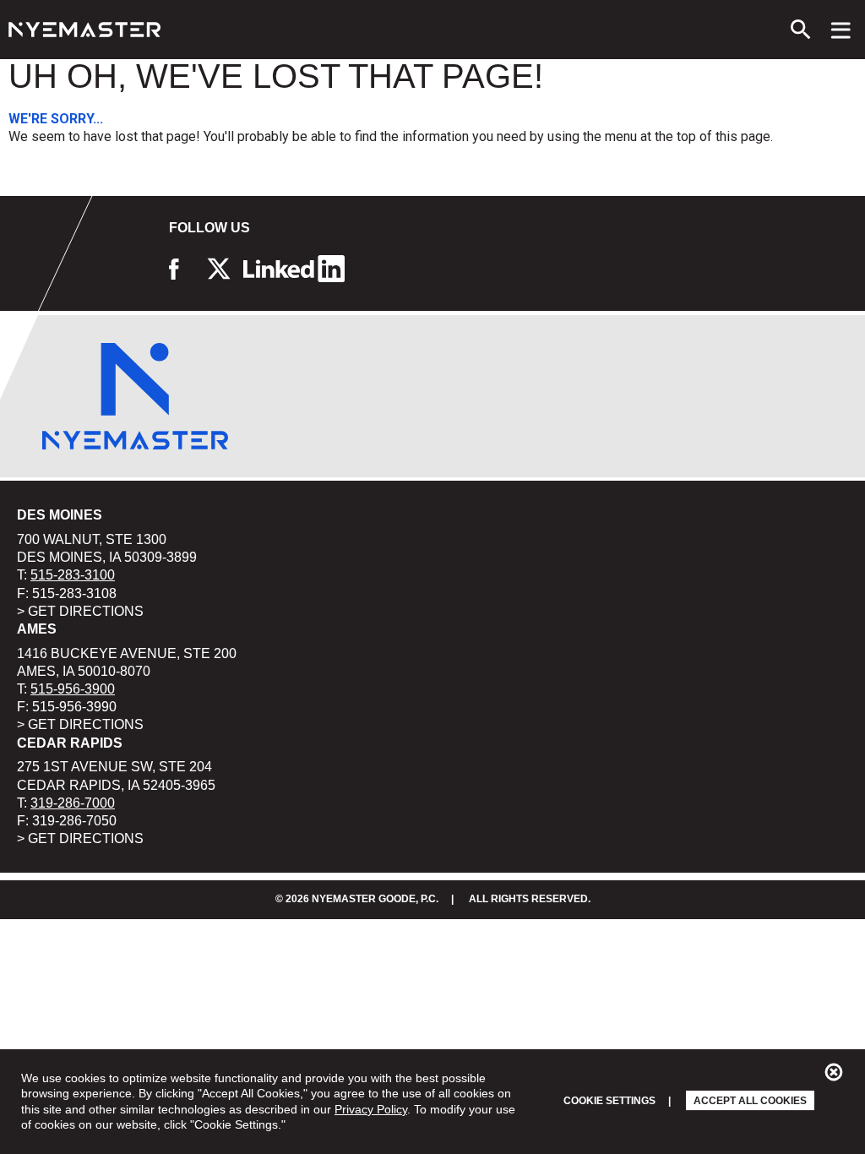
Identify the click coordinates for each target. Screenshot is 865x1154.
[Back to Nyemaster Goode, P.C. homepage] (84, 29)
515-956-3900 (72, 689)
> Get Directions (80, 611)
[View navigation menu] (841, 29)
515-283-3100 (72, 575)
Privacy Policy (371, 1109)
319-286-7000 (72, 803)
